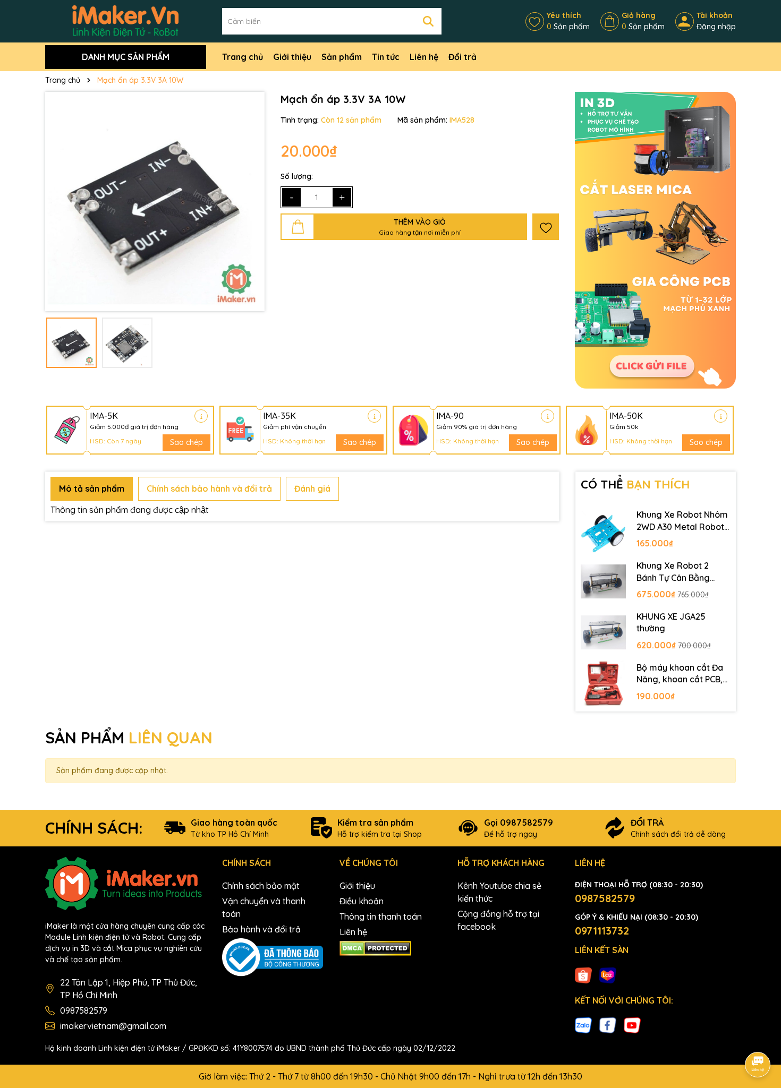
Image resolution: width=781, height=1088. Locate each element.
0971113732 (602, 930)
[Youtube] (632, 1024)
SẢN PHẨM (129, 737)
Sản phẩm (341, 57)
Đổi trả (462, 57)
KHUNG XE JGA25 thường (671, 622)
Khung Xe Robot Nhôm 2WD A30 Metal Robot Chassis (682, 521)
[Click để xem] (155, 201)
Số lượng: (297, 176)
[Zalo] (583, 1024)
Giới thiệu (292, 57)
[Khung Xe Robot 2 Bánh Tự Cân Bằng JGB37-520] (603, 581)
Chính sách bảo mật (261, 885)
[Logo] (125, 20)
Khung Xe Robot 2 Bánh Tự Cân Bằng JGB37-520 (673, 572)
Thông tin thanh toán (380, 916)
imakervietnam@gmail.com (113, 1026)
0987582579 (83, 1010)
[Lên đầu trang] (758, 1035)
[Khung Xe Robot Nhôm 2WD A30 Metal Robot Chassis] (603, 530)
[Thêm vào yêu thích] (545, 226)
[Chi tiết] (201, 416)
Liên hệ (424, 57)
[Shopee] (583, 974)
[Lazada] (607, 974)
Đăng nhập (716, 26)
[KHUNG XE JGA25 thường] (603, 632)
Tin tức (386, 57)
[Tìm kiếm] (428, 21)
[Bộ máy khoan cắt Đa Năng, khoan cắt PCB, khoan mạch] (603, 683)
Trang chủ (242, 57)
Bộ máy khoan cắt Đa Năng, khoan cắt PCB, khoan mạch (679, 674)
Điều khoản (361, 901)
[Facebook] (607, 1024)
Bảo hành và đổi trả (261, 929)
